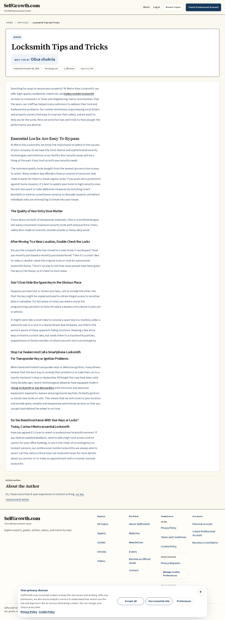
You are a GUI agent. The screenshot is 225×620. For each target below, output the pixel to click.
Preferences (184, 601)
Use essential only (159, 601)
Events (133, 552)
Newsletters (136, 542)
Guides (101, 542)
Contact (134, 570)
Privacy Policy (168, 528)
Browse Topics (173, 7)
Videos (101, 561)
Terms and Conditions (173, 537)
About (146, 7)
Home (9, 22)
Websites (134, 533)
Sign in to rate (87, 68)
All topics (102, 524)
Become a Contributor (205, 543)
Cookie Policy (168, 546)
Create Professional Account (203, 533)
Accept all (131, 601)
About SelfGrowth (139, 524)
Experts (101, 533)
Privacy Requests (170, 563)
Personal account (202, 524)
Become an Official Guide (139, 561)
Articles (23, 22)
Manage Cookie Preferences (171, 573)
